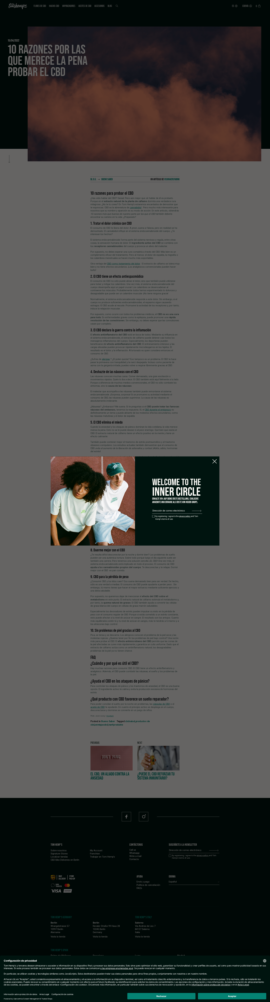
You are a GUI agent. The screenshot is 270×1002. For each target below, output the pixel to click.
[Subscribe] (196, 511)
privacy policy (185, 516)
